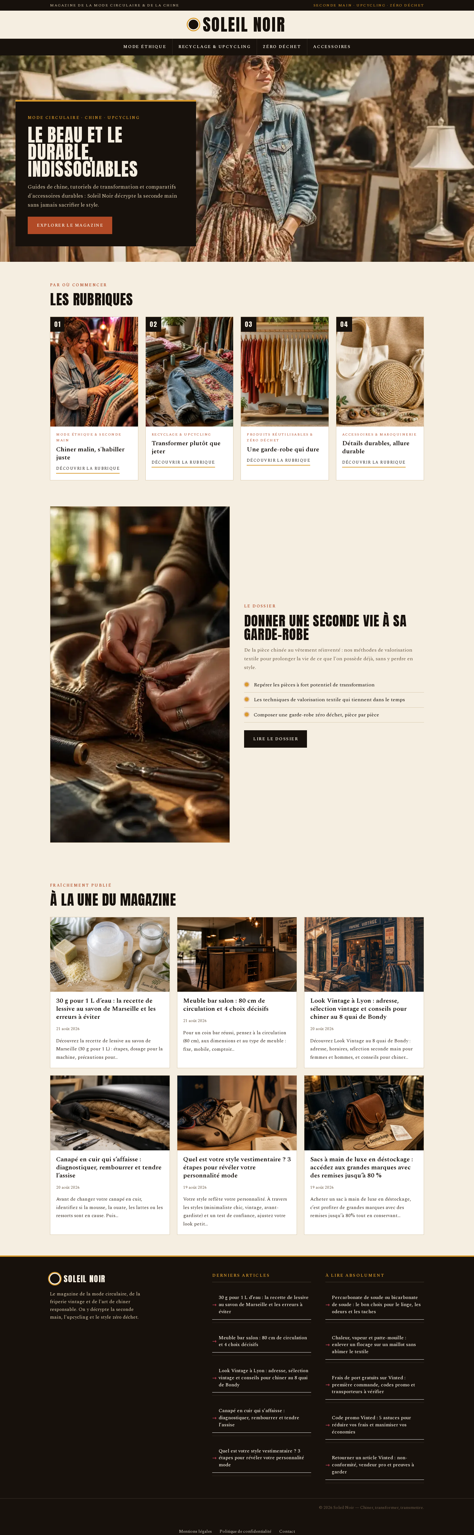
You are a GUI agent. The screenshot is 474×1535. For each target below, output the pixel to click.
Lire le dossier (275, 739)
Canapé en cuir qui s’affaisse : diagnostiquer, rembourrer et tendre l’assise (259, 1418)
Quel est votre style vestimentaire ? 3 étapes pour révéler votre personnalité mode (261, 1458)
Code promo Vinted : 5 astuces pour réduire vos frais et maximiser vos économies (371, 1425)
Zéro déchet (282, 47)
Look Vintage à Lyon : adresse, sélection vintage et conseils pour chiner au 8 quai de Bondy (263, 1378)
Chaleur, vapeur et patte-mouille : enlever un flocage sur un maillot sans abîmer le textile (374, 1345)
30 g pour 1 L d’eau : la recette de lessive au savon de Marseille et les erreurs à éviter (264, 1304)
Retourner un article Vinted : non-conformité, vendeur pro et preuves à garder (373, 1465)
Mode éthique (144, 47)
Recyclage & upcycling (214, 47)
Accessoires (332, 47)
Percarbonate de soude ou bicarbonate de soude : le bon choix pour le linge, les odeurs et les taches (376, 1304)
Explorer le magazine (70, 225)
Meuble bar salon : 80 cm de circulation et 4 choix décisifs (263, 1341)
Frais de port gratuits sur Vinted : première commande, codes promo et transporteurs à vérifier (373, 1385)
